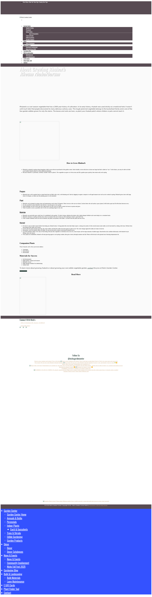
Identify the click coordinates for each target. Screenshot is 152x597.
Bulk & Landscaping (13, 574)
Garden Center (10, 511)
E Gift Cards (9, 585)
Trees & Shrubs (29, 36)
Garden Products (30, 39)
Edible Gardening (30, 38)
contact (90, 268)
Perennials (28, 30)
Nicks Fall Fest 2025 (16, 566)
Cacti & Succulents (33, 34)
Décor (6, 544)
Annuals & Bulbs (30, 28)
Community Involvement (32, 47)
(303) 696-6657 (25, 326)
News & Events (10, 555)
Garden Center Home (16, 514)
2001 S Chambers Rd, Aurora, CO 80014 (33, 323)
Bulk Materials (29, 55)
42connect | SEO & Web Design (98, 505)
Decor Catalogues (15, 551)
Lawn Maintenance (30, 57)
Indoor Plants (29, 32)
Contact (25, 62)
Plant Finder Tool (11, 589)
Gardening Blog (11, 570)
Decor (9, 548)
